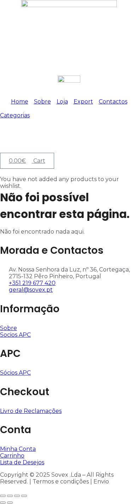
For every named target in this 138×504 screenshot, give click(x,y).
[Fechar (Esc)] (24, 496)
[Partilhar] (17, 496)
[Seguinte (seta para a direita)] (10, 503)
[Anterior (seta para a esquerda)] (3, 503)
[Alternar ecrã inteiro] (10, 496)
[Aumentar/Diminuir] (3, 496)
